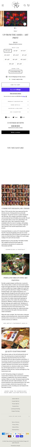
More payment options (15, 93)
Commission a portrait (15, 249)
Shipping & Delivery (15, 108)
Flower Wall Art (15, 403)
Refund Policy (15, 427)
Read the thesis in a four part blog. (9, 240)
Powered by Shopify (15, 445)
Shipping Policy (15, 429)
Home (15, 31)
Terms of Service (15, 422)
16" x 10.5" (7, 55)
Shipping (10, 44)
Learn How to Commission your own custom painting (15, 391)
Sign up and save (15, 416)
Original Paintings (16, 411)
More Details (15, 104)
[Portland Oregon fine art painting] (15, 264)
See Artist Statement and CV (15, 323)
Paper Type (15, 68)
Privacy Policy (15, 424)
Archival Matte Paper (15, 71)
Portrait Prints (15, 406)
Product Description (15, 101)
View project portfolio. (6, 245)
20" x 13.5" (16, 55)
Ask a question (15, 111)
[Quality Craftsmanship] (15, 338)
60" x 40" (19, 64)
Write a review (15, 132)
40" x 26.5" (23, 59)
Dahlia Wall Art (15, 398)
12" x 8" (15, 50)
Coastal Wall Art (15, 401)
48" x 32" (11, 64)
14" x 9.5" (23, 50)
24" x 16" (24, 55)
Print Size (15, 47)
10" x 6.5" (7, 50)
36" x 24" (15, 59)
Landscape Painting (15, 408)
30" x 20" (7, 59)
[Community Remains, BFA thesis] (15, 195)
